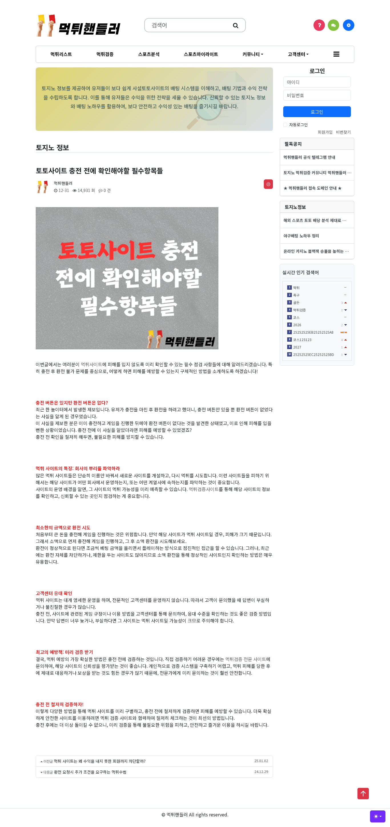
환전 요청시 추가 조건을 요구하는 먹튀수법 (90, 772)
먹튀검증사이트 (204, 489)
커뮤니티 (251, 54)
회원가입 (325, 132)
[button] (336, 54)
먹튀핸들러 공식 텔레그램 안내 (309, 157)
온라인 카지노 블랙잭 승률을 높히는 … (316, 251)
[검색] (235, 25)
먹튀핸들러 (63, 183)
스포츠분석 (149, 54)
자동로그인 (298, 124)
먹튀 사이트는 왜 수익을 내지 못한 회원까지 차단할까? (100, 761)
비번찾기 (343, 132)
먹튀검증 (105, 54)
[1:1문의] (333, 25)
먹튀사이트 (91, 364)
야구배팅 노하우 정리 (301, 236)
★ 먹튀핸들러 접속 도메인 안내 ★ (313, 188)
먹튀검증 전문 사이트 (245, 659)
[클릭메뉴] (348, 25)
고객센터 (296, 54)
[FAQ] (319, 25)
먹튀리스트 (61, 54)
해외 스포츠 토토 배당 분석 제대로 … (315, 220)
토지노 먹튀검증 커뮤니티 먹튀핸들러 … (317, 172)
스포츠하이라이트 (201, 54)
